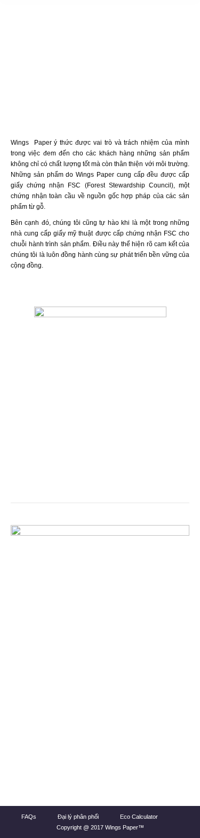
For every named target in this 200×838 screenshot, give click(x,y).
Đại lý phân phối (78, 816)
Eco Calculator (139, 816)
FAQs (28, 816)
